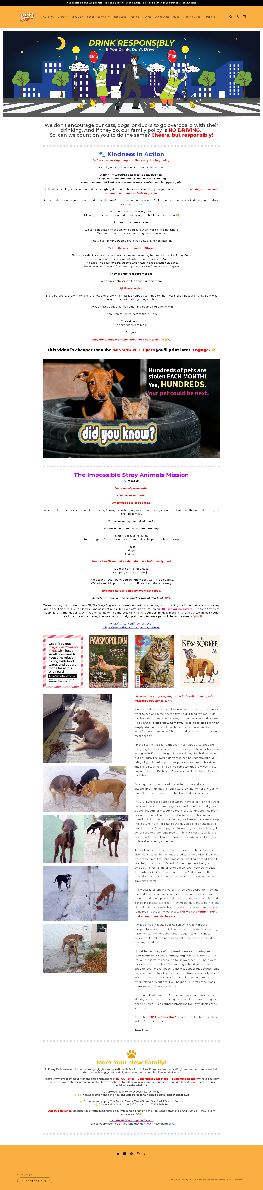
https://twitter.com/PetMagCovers (131, 623)
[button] (192, 17)
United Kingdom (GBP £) (33, 1180)
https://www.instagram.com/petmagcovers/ (131, 627)
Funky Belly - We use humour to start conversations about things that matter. (212, 1180)
